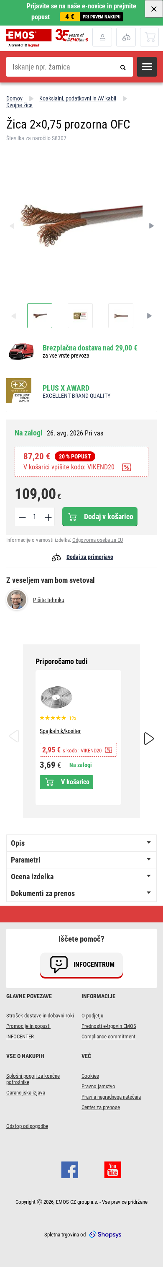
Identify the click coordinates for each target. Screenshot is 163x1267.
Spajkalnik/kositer (60, 731)
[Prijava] (102, 37)
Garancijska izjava (25, 1092)
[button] (147, 67)
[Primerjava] (126, 37)
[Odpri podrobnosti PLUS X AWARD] (21, 391)
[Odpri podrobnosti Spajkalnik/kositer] (56, 697)
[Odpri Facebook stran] (69, 1169)
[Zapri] (154, 9)
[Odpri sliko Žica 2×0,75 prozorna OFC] (39, 315)
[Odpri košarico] (149, 36)
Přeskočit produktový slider (81, 661)
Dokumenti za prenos (43, 893)
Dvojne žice (19, 105)
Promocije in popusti (28, 1026)
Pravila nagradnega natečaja (111, 1097)
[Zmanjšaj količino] (21, 516)
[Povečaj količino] (47, 516)
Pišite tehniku (48, 600)
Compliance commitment (108, 1036)
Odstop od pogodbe (27, 1126)
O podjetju (92, 1015)
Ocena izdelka (32, 876)
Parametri (26, 859)
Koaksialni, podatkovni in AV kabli (77, 98)
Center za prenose (101, 1107)
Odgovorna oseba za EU (97, 540)
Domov (14, 98)
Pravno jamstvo (98, 1086)
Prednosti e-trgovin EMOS (109, 1026)
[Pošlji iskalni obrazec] (123, 67)
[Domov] (49, 38)
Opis (18, 843)
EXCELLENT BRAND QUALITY (76, 395)
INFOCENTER (20, 1036)
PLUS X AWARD (66, 388)
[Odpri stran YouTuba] (112, 1169)
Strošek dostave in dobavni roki (40, 1015)
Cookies (90, 1076)
